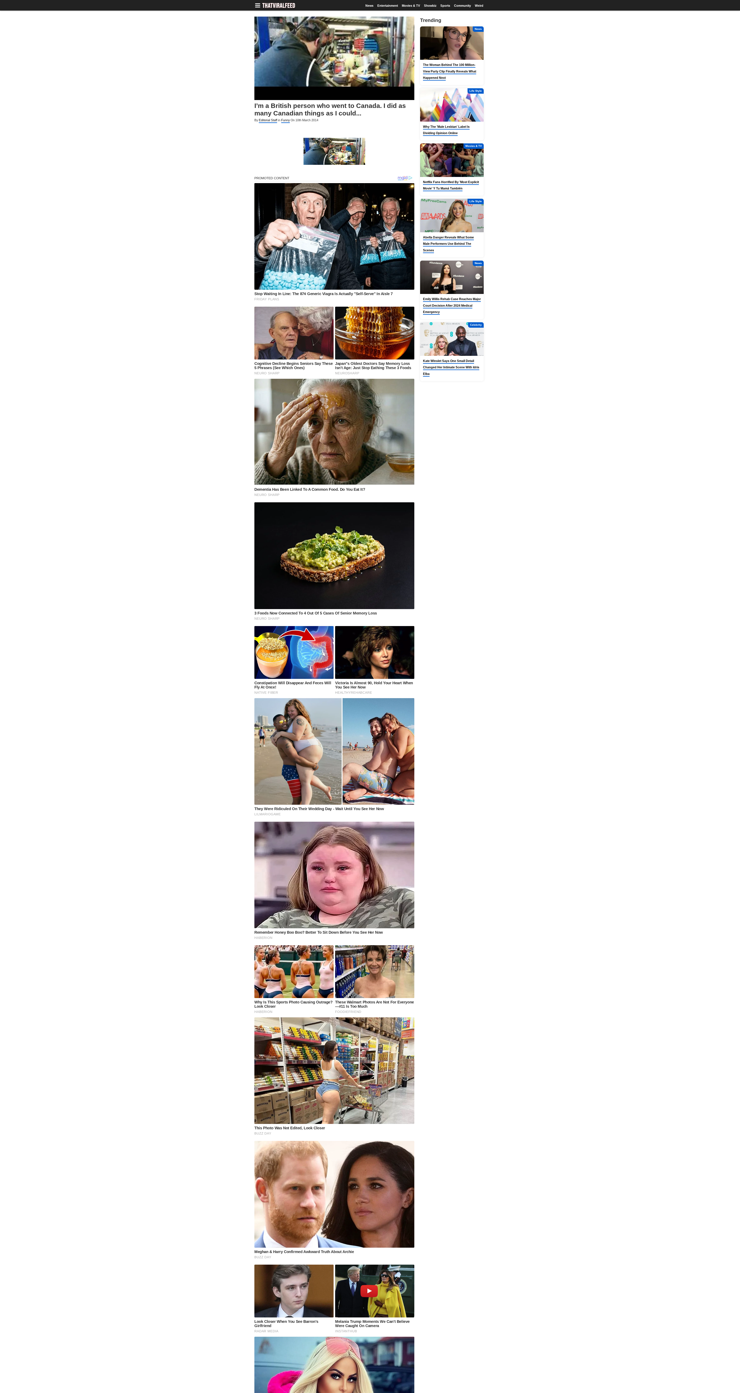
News (369, 5)
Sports (445, 5)
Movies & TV (411, 5)
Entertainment (387, 5)
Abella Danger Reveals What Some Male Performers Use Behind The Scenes (448, 244)
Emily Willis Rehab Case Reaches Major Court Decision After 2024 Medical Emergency (452, 305)
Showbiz (430, 5)
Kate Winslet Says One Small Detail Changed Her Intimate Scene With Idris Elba (451, 367)
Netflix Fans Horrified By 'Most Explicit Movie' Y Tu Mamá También (451, 185)
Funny (285, 120)
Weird (479, 5)
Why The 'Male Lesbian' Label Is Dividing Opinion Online (446, 130)
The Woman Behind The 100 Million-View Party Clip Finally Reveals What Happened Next (449, 71)
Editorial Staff (268, 120)
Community (462, 5)
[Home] (279, 5)
